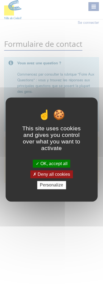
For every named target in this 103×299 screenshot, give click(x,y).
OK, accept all (53, 163)
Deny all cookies (53, 174)
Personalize (51, 185)
